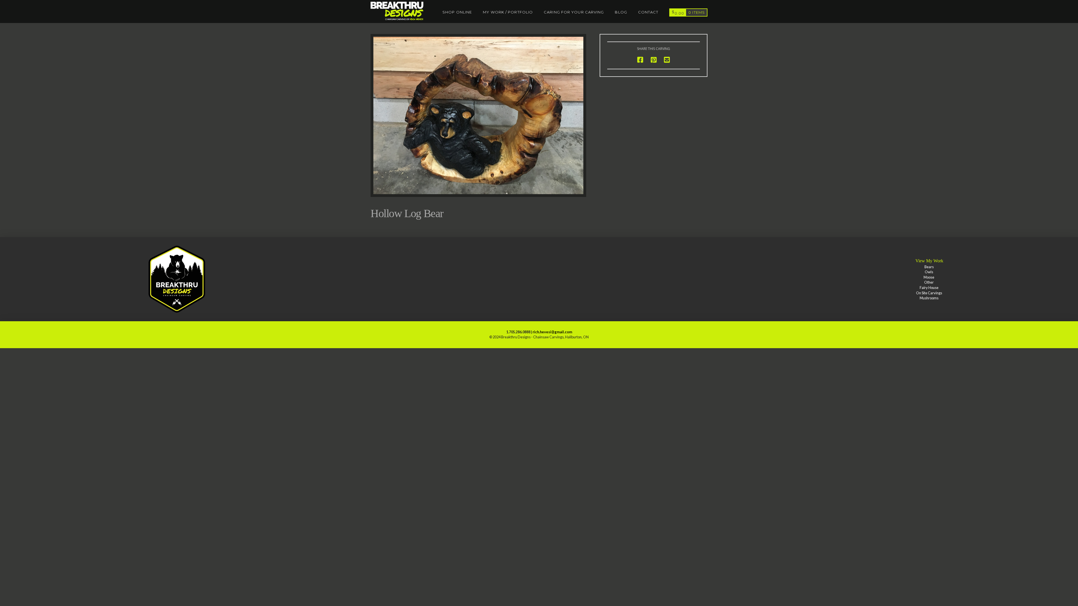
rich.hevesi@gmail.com (552, 332)
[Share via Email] (667, 59)
